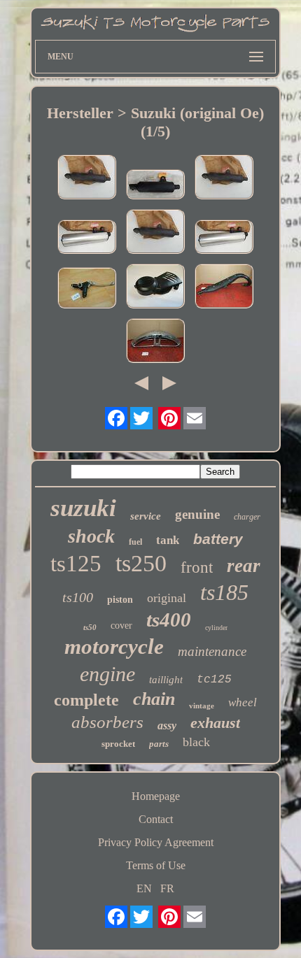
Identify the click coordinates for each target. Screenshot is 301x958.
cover (121, 625)
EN (144, 888)
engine (107, 673)
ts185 (224, 592)
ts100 (77, 597)
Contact (156, 819)
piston (120, 599)
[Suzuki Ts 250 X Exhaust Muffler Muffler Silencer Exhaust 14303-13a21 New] (87, 238)
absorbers (107, 722)
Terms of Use (156, 865)
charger (247, 517)
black (196, 742)
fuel (135, 542)
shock (91, 536)
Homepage (156, 796)
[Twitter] (141, 418)
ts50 (90, 627)
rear (243, 565)
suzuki (83, 508)
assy (167, 725)
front (197, 567)
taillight (166, 679)
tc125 (214, 679)
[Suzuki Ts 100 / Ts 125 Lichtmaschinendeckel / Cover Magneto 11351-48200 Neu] (155, 287)
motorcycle (114, 646)
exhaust (215, 722)
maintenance (212, 651)
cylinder (216, 627)
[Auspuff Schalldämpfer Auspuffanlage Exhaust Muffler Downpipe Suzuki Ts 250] (224, 287)
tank (167, 540)
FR (167, 888)
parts (159, 743)
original (166, 598)
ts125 (76, 563)
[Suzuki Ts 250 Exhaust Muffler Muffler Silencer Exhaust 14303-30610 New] (155, 186)
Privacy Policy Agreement (156, 842)
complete (86, 700)
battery (218, 539)
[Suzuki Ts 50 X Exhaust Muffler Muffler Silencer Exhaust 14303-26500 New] (87, 178)
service (145, 516)
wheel (242, 702)
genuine (197, 514)
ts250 (141, 563)
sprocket (118, 743)
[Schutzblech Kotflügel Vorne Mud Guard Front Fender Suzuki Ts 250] (155, 342)
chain (154, 699)
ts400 (168, 619)
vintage (201, 705)
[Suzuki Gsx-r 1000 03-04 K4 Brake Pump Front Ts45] (87, 289)
